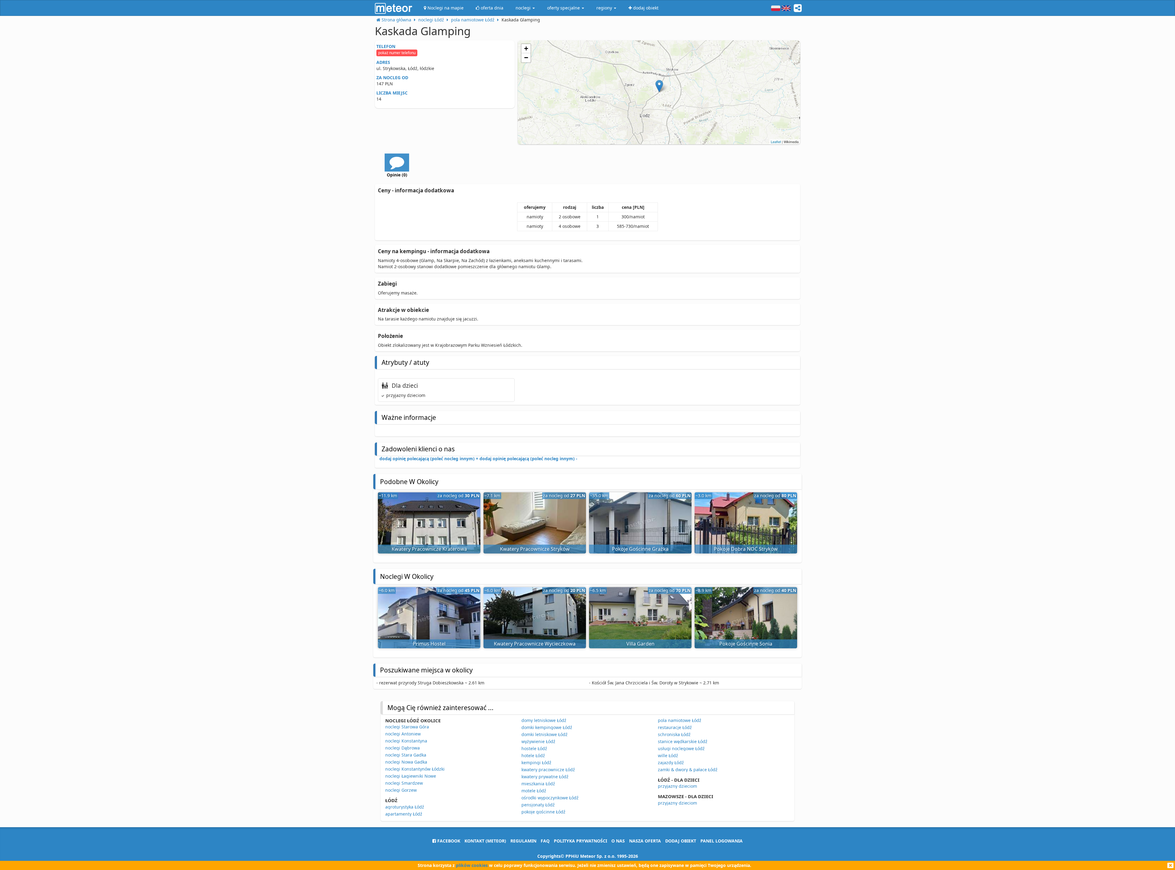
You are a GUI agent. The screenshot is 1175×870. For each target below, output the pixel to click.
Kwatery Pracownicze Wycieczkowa (535, 643)
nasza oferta (645, 841)
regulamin (523, 841)
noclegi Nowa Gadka (406, 762)
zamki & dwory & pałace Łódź (688, 769)
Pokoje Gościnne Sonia (745, 643)
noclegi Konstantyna (406, 741)
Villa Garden (640, 643)
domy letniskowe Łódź (543, 720)
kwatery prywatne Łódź (545, 776)
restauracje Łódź (675, 727)
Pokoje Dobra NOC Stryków (746, 549)
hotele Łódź (533, 755)
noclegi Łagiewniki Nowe (410, 776)
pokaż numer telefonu (397, 52)
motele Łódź (533, 791)
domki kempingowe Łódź (546, 727)
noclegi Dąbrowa (402, 748)
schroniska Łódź (674, 734)
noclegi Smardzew (404, 783)
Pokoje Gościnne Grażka (640, 549)
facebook (448, 841)
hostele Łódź (534, 748)
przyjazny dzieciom (677, 786)
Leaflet (776, 141)
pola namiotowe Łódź (679, 720)
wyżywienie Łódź (538, 741)
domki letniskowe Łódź (544, 734)
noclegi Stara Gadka (405, 755)
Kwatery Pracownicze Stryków (535, 549)
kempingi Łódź (536, 762)
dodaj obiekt (680, 841)
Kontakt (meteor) (485, 841)
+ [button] (526, 48)
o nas (618, 841)
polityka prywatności (580, 841)
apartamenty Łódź (403, 814)
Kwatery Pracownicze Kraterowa (429, 549)
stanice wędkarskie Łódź (682, 741)
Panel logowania (721, 841)
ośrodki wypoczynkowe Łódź (550, 798)
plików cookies (472, 865)
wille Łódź (668, 755)
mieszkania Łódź (538, 784)
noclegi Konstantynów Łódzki (415, 769)
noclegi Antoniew (403, 734)
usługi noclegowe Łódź (681, 748)
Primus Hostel (429, 643)
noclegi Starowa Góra (407, 727)
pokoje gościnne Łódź (543, 812)
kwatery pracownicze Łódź (548, 769)
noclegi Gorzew (401, 790)
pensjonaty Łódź (538, 805)
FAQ (545, 841)
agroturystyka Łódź (404, 807)
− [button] (526, 57)
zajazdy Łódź (671, 762)
